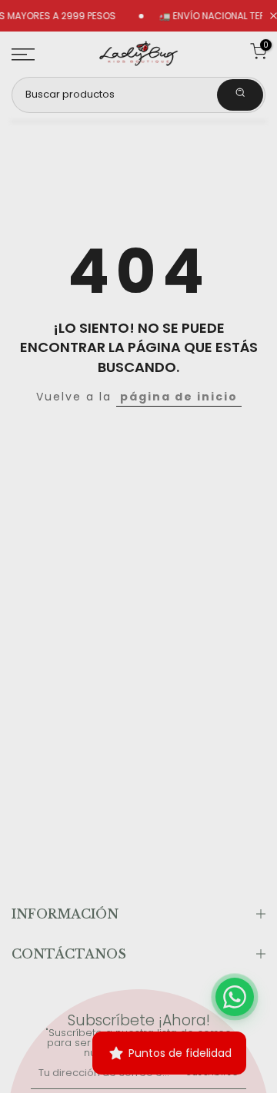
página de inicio (179, 396)
